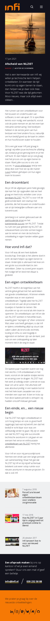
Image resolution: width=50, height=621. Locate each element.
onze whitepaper (23, 165)
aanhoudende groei (14, 220)
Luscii (7, 172)
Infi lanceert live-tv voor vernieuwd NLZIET (31, 543)
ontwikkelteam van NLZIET (17, 443)
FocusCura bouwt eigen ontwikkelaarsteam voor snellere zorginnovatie (32, 497)
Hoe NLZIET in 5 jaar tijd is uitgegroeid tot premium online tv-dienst (32, 521)
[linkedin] (11, 611)
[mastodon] (22, 611)
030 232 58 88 (34, 581)
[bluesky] (27, 611)
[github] (38, 611)
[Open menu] (41, 7)
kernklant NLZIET (13, 197)
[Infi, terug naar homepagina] (12, 7)
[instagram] (16, 611)
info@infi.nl (12, 581)
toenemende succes (14, 223)
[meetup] (32, 611)
